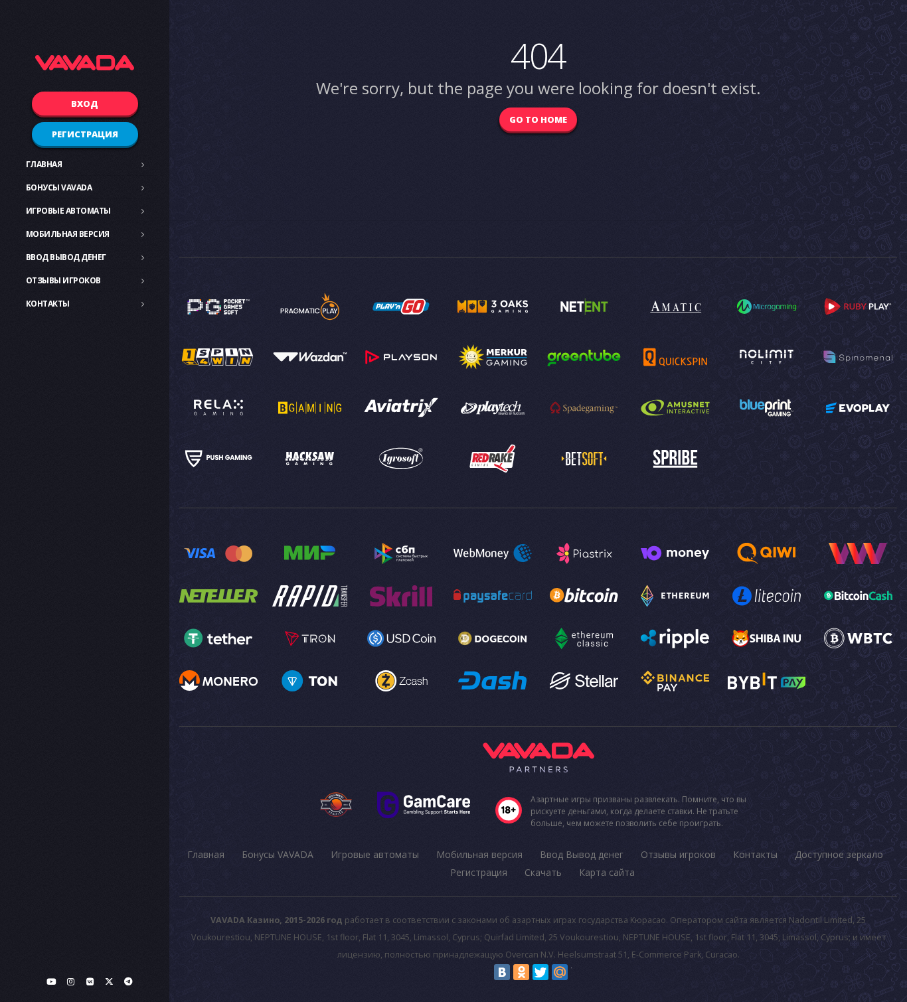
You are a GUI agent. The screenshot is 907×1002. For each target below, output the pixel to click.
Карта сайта (607, 872)
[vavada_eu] (109, 981)
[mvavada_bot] (128, 981)
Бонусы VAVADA (59, 187)
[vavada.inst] (70, 981)
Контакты (48, 303)
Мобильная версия (68, 234)
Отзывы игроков (63, 280)
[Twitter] (540, 972)
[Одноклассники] (521, 972)
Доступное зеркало (839, 854)
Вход (84, 103)
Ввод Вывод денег (66, 257)
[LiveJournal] (579, 972)
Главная (44, 164)
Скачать (543, 872)
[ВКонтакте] (502, 972)
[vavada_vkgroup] (89, 981)
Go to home (538, 119)
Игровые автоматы (68, 210)
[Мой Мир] (560, 972)
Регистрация (85, 134)
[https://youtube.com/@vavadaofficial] (51, 981)
